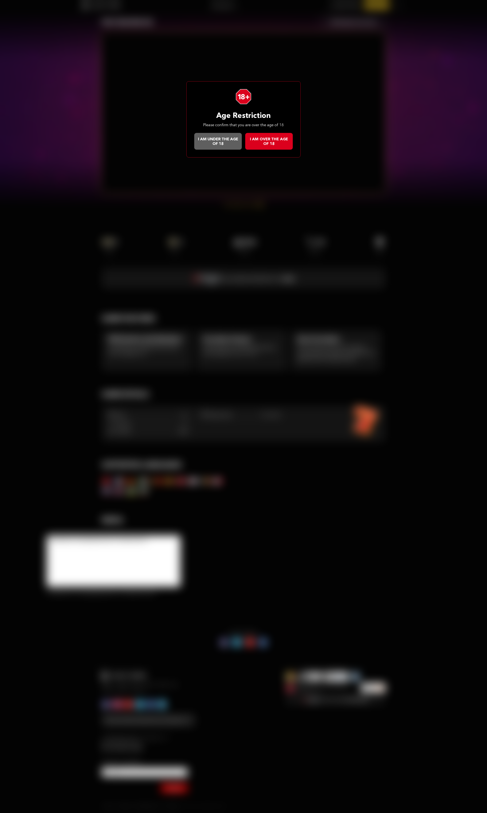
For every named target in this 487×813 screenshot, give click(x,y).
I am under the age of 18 (218, 141)
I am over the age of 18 (269, 141)
